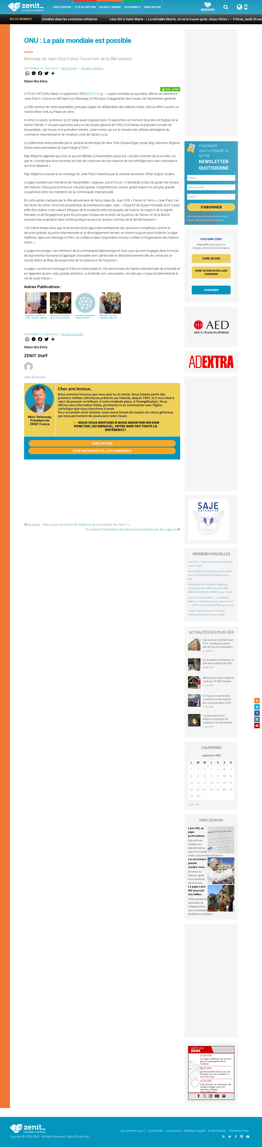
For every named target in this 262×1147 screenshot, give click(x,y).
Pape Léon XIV (62, 7)
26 (217, 789)
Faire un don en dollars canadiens (102, 451)
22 (191, 789)
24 (204, 789)
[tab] (199, 1049)
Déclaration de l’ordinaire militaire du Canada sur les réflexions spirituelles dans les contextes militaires (208, 588)
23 (198, 789)
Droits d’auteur (217, 1130)
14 (231, 776)
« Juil (190, 804)
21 (231, 782)
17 (204, 782)
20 (224, 782)
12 (217, 776)
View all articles (35, 377)
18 (211, 782)
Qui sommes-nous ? (132, 1130)
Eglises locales (92, 68)
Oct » (198, 804)
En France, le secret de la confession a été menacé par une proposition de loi (217, 699)
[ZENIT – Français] (30, 7)
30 (198, 796)
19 (217, 782)
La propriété (155, 1130)
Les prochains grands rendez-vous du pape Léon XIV (197, 867)
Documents (132, 7)
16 (198, 782)
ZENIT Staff (69, 68)
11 (211, 776)
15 (191, 782)
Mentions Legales (195, 1130)
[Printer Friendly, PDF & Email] (170, 89)
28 (231, 789)
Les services (173, 1130)
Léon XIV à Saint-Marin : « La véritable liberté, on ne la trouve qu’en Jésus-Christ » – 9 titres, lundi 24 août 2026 (151, 19)
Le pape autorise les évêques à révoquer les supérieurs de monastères (217, 719)
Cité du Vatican (85, 7)
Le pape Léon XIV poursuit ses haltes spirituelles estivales (197, 894)
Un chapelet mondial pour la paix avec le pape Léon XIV (218, 661)
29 (191, 796)
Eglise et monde (110, 7)
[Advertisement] (102, 490)
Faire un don (152, 7)
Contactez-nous (239, 1130)
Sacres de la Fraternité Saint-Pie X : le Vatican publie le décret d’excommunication (218, 643)
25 (211, 789)
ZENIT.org (95, 94)
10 (204, 776)
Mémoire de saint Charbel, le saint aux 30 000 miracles (218, 679)
